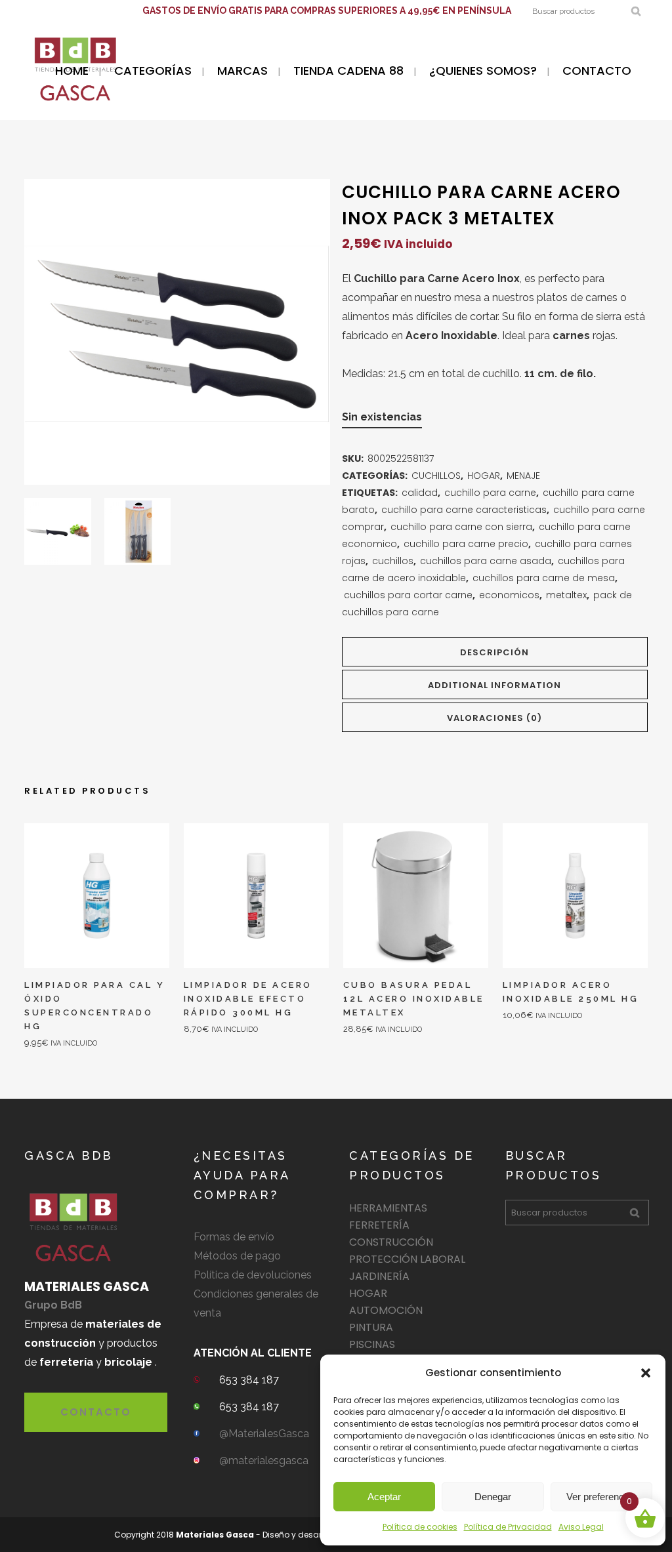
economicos (509, 595)
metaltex (566, 595)
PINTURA (371, 1327)
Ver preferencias (601, 1496)
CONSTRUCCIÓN (391, 1242)
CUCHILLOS (436, 475)
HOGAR (483, 475)
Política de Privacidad (508, 1526)
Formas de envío (234, 1237)
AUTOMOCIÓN (386, 1310)
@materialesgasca (263, 1460)
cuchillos (392, 560)
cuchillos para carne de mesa (543, 577)
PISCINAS (372, 1344)
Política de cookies (420, 1526)
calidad (420, 492)
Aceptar (384, 1496)
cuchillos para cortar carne (408, 595)
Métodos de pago (237, 1256)
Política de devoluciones (253, 1275)
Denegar (492, 1496)
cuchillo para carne (490, 492)
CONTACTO (95, 1412)
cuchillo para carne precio (466, 543)
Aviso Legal (581, 1526)
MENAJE (523, 475)
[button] (645, 1372)
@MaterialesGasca (264, 1433)
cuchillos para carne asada (485, 560)
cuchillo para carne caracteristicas (464, 509)
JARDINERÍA (379, 1276)
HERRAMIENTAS (388, 1207)
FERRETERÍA (379, 1225)
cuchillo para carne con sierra (461, 526)
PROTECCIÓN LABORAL (407, 1259)
